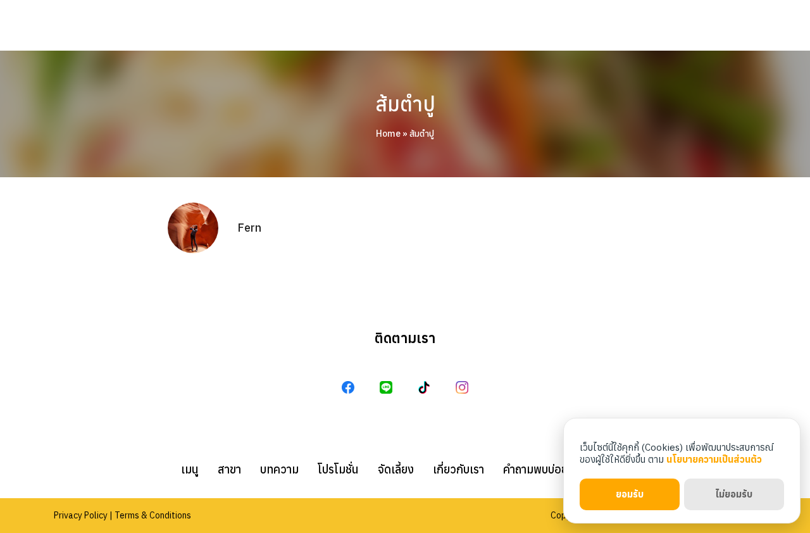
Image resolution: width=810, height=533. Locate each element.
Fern (249, 227)
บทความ (279, 469)
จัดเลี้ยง (396, 469)
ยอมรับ (630, 494)
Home (388, 133)
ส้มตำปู (405, 104)
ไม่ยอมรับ (733, 494)
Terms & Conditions (153, 515)
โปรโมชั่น (338, 469)
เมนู (190, 469)
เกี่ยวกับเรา (458, 469)
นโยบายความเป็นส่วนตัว (714, 459)
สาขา (229, 469)
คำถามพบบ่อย (535, 469)
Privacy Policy (81, 515)
